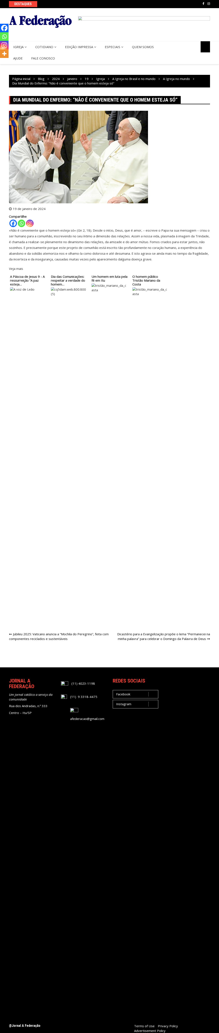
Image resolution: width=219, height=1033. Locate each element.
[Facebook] (13, 223)
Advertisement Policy (150, 1031)
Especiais (112, 47)
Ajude (18, 58)
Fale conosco (43, 58)
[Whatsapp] (21, 223)
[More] (4, 53)
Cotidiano (44, 47)
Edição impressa (79, 47)
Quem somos (143, 47)
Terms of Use (144, 1026)
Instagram (208, 3)
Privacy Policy (168, 1026)
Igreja (18, 47)
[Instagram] (30, 223)
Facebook (203, 3)
